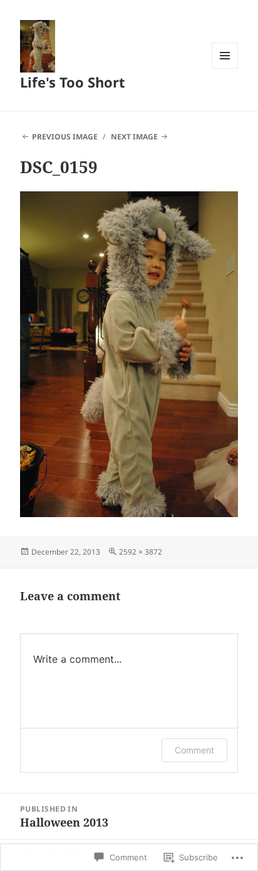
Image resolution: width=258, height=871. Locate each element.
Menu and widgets (225, 68)
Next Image (134, 136)
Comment (194, 750)
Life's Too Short (72, 82)
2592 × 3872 (140, 551)
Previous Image (65, 136)
